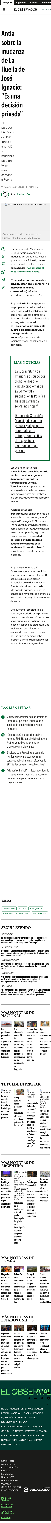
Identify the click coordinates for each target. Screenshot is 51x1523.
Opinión (5, 1431)
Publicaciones (35, 1435)
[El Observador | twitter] (32, 1393)
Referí (5, 1413)
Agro (32, 1417)
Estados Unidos (10, 1444)
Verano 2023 (9, 908)
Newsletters (9, 1440)
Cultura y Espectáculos (15, 1426)
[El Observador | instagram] (42, 1393)
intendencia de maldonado (16, 913)
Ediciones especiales (13, 1435)
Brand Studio (9, 1422)
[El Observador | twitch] (48, 1403)
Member (14, 1408)
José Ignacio (36, 908)
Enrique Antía (39, 913)
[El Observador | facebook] (37, 1393)
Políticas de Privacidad (7, 1505)
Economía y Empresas (14, 1417)
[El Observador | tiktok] (29, 1398)
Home (4, 1408)
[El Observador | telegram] (48, 1398)
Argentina (21, 2)
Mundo (23, 1422)
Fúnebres (17, 1431)
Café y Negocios (33, 1413)
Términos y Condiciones (7, 1512)
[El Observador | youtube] (48, 1393)
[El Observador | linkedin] (35, 1398)
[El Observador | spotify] (41, 1398)
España (38, 1440)
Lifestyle (37, 1426)
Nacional (16, 1413)
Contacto (5, 1517)
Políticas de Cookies (7, 1498)
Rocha (22, 908)
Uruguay (7, 2)
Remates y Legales (36, 1431)
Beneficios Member (32, 1408)
